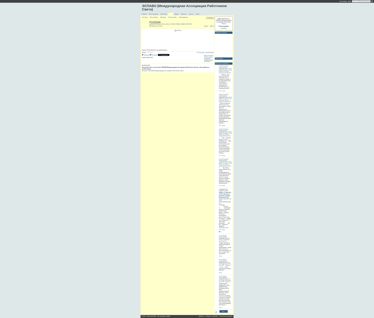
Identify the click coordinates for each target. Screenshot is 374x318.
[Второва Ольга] (145, 26)
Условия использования (226, 316)
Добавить (211, 17)
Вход (349, 1)
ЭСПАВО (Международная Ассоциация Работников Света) (184, 7)
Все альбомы (154, 17)
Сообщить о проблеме (211, 316)
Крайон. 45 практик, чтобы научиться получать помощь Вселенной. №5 (225, 71)
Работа (206, 57)
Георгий (221, 65)
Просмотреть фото (156, 26)
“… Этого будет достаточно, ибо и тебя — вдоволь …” (225, 264)
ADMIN (154, 316)
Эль (220, 235)
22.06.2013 (210, 55)
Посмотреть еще (223, 227)
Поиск (372, 1)
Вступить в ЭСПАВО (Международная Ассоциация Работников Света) (163, 70)
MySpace (146, 55)
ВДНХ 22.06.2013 (187, 24)
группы (211, 57)
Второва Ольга (160, 24)
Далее (212, 26)
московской (207, 58)
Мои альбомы (172, 17)
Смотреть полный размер (206, 52)
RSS (216, 312)
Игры (223, 205)
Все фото (145, 17)
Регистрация (343, 1)
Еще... (223, 311)
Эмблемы (201, 316)
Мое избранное (183, 17)
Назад (206, 26)
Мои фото (163, 17)
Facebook (154, 55)
